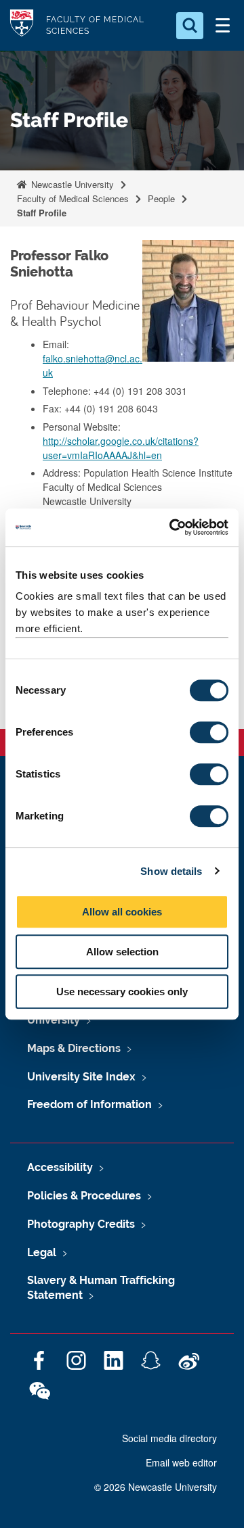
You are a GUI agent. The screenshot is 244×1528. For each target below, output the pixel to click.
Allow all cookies (122, 911)
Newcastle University (71, 184)
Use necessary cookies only (122, 991)
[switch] (209, 732)
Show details (171, 871)
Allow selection (122, 951)
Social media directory (169, 1438)
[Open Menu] (222, 25)
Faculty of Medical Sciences (73, 198)
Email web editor (181, 1462)
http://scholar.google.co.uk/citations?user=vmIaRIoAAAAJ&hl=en (121, 448)
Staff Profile (41, 212)
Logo (21, 25)
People (161, 198)
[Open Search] (189, 25)
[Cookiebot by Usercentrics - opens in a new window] (172, 527)
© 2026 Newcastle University (155, 1487)
